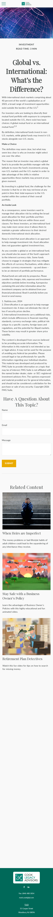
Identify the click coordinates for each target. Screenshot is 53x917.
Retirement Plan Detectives (22, 658)
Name (5, 410)
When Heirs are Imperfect (21, 533)
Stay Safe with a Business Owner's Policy (20, 595)
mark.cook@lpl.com (26, 898)
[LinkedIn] (28, 887)
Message (6, 440)
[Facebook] (24, 887)
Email (4, 425)
